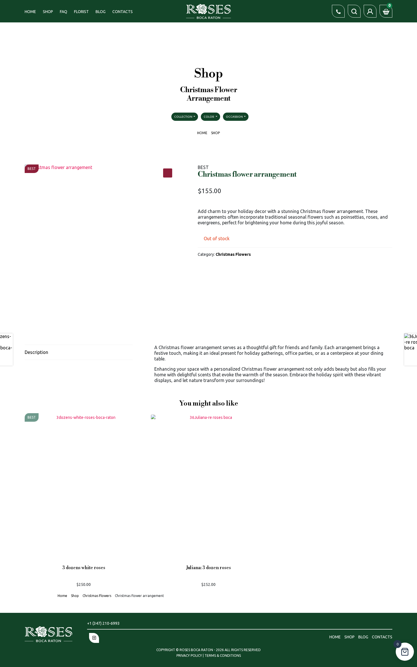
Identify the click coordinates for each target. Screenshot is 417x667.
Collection (183, 116)
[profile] (370, 11)
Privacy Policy (189, 655)
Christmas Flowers (233, 254)
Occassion (234, 116)
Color (209, 116)
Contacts (122, 11)
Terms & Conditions (223, 655)
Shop (48, 11)
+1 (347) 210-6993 (103, 623)
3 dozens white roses (83, 568)
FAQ (63, 11)
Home (30, 11)
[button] (167, 173)
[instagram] (94, 638)
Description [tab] (36, 352)
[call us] (338, 11)
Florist (81, 11)
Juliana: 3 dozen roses (208, 568)
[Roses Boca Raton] (208, 10)
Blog (101, 11)
